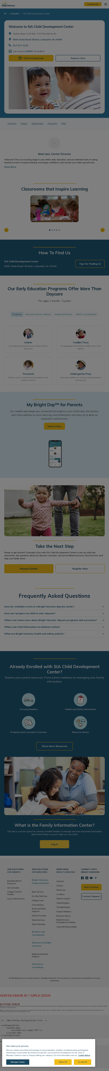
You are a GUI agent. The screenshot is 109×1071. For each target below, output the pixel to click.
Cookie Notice (84, 1055)
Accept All (82, 1062)
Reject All (63, 1062)
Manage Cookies (18, 1062)
